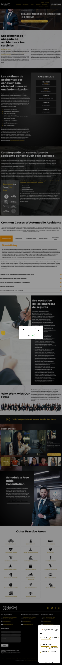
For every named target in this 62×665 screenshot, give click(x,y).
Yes (33, 335)
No (29, 335)
